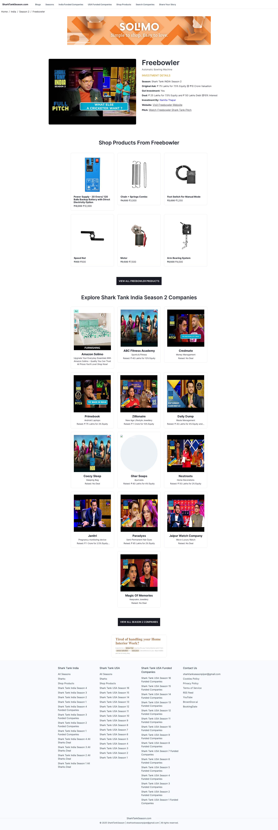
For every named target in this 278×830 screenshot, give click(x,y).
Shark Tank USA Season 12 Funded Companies (156, 712)
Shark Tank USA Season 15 (114, 692)
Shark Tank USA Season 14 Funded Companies (156, 696)
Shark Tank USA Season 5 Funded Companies (155, 769)
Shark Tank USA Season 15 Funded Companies (156, 688)
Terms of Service (192, 688)
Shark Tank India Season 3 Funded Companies (72, 716)
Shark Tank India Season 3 (72, 692)
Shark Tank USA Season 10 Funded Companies (156, 728)
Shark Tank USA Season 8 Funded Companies (155, 744)
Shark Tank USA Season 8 (114, 725)
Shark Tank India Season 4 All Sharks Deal (74, 741)
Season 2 (24, 11)
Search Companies (145, 4)
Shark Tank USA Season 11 (114, 711)
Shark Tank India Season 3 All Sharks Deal (74, 749)
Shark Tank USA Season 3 (114, 748)
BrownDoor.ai (190, 701)
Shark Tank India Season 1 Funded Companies (72, 732)
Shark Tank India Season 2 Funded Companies (72, 724)
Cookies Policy (191, 678)
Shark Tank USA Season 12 (114, 706)
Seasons (49, 4)
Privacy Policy (191, 683)
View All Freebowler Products (139, 281)
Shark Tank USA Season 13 (114, 701)
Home (4, 11)
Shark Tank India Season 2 (72, 697)
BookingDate (190, 706)
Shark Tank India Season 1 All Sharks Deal (74, 765)
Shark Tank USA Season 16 (114, 688)
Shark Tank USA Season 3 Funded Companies (155, 785)
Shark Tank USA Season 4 (114, 743)
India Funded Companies (71, 4)
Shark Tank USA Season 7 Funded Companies (159, 753)
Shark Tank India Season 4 (72, 688)
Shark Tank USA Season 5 (114, 739)
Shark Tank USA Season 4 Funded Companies (155, 777)
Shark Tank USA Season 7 (114, 729)
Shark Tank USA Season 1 (114, 757)
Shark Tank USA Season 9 (114, 720)
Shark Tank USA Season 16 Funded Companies (156, 680)
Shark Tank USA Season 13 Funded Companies (156, 704)
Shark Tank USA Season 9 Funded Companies (155, 736)
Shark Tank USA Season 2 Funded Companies (155, 793)
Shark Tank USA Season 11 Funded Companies (155, 720)
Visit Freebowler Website (167, 104)
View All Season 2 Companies (139, 621)
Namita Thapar (168, 100)
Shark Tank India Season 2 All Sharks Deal (74, 757)
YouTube (187, 697)
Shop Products (123, 4)
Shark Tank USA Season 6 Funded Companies (155, 761)
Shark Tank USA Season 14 (114, 697)
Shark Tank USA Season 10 (114, 715)
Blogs (38, 4)
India (13, 11)
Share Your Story (167, 4)
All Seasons (64, 674)
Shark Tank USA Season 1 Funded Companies (159, 801)
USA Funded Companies (100, 4)
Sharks (61, 678)
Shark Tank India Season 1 (72, 701)
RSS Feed (188, 692)
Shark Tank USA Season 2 (114, 752)
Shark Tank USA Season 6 (114, 734)
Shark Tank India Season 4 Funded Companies (72, 708)
